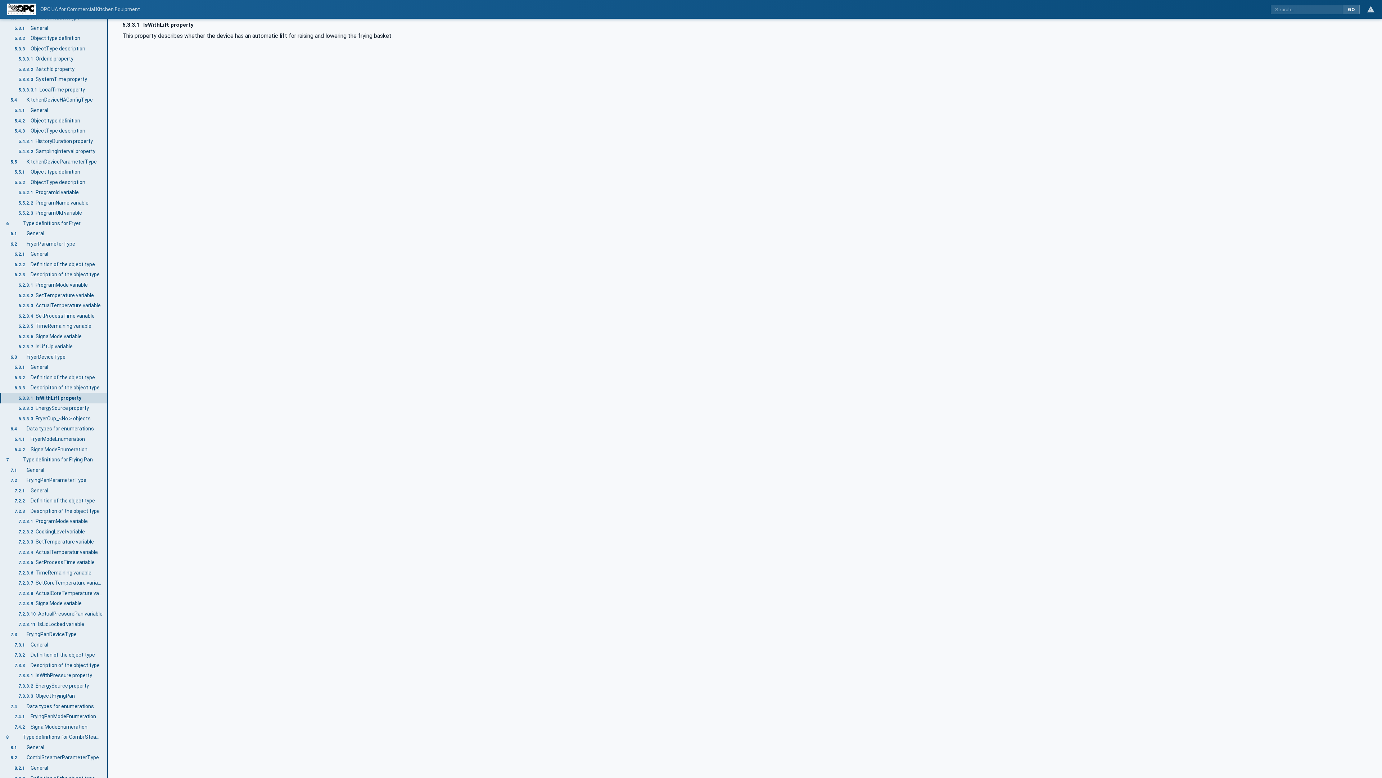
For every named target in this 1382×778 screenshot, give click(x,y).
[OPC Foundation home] (21, 9)
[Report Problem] (1371, 9)
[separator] (108, 398)
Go (1351, 9)
